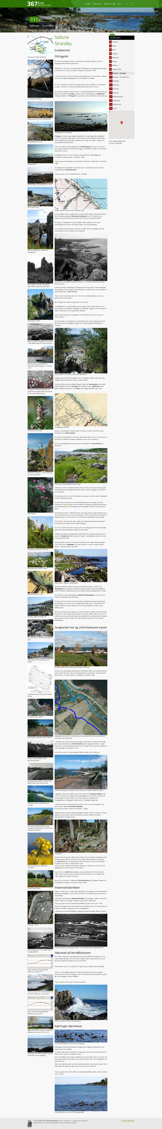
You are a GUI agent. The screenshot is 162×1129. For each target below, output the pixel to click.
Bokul (113, 50)
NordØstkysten (115, 37)
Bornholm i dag (109, 4)
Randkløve (114, 81)
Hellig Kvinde (115, 104)
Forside (87, 4)
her (106, 96)
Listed (113, 108)
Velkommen (97, 4)
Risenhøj (66, 504)
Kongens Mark (115, 69)
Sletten (113, 61)
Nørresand (114, 57)
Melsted (113, 65)
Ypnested (114, 85)
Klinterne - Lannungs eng (119, 77)
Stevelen (114, 42)
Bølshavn (114, 93)
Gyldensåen (115, 100)
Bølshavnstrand (116, 96)
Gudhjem (114, 54)
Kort (119, 4)
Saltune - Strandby (118, 73)
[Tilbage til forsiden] (39, 3)
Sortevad (114, 89)
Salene (113, 46)
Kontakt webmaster (128, 1121)
